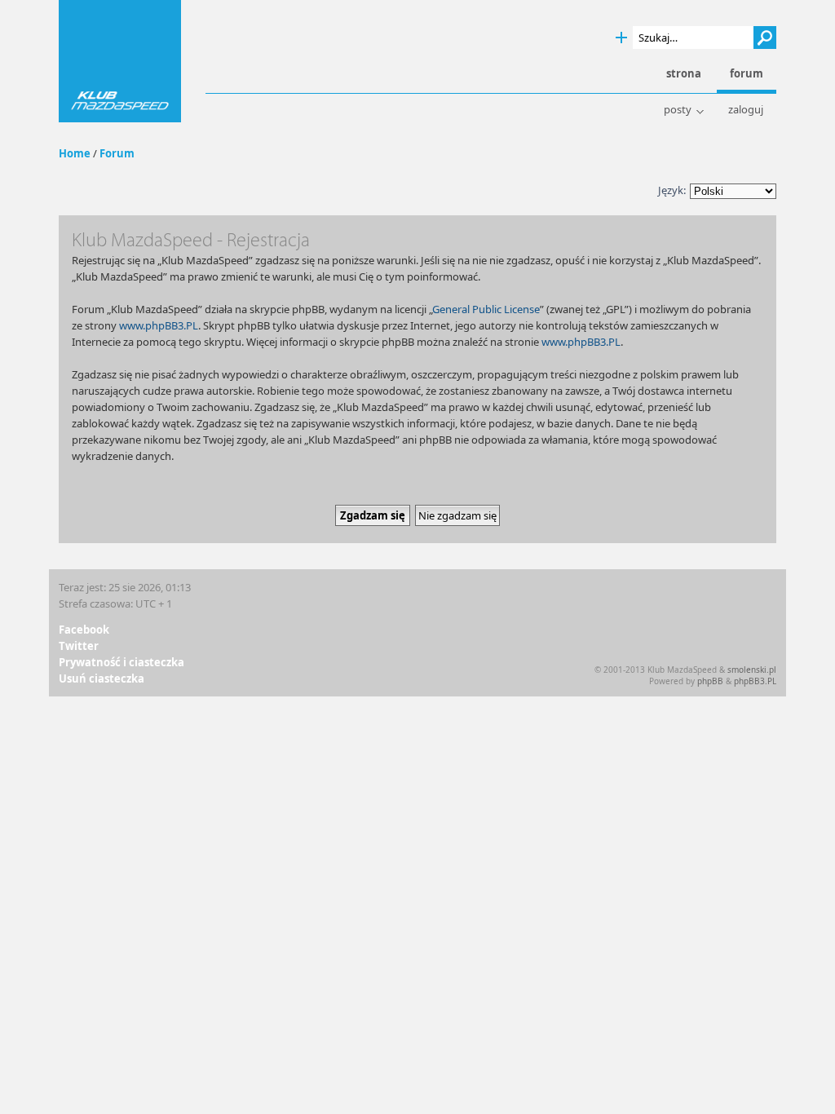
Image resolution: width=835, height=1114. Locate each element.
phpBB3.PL (755, 681)
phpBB (710, 681)
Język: (672, 190)
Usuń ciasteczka (101, 678)
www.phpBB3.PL (158, 325)
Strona (683, 74)
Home (75, 153)
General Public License (486, 309)
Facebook (84, 629)
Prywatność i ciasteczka (121, 662)
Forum (117, 153)
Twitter (79, 646)
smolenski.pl (751, 669)
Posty (677, 110)
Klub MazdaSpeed (120, 61)
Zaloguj (745, 110)
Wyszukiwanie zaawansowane (621, 38)
